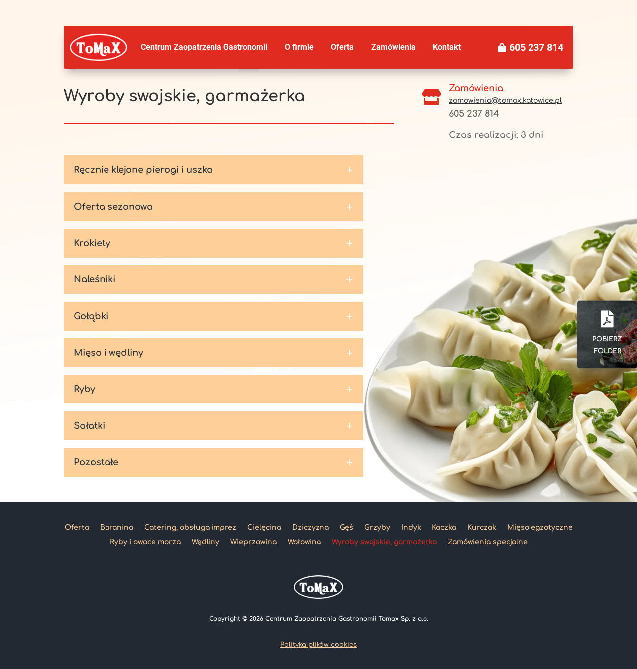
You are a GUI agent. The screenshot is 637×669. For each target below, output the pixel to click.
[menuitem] (204, 47)
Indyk (411, 527)
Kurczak (481, 527)
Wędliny (205, 542)
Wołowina (304, 542)
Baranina (116, 527)
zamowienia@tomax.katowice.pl (505, 100)
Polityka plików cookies (318, 644)
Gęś (346, 527)
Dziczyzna (310, 527)
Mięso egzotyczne (540, 527)
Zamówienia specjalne (488, 542)
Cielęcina (264, 527)
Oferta (77, 527)
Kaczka (444, 527)
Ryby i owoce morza (145, 542)
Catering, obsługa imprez (190, 527)
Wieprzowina (253, 542)
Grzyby (377, 527)
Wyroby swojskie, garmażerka (384, 542)
